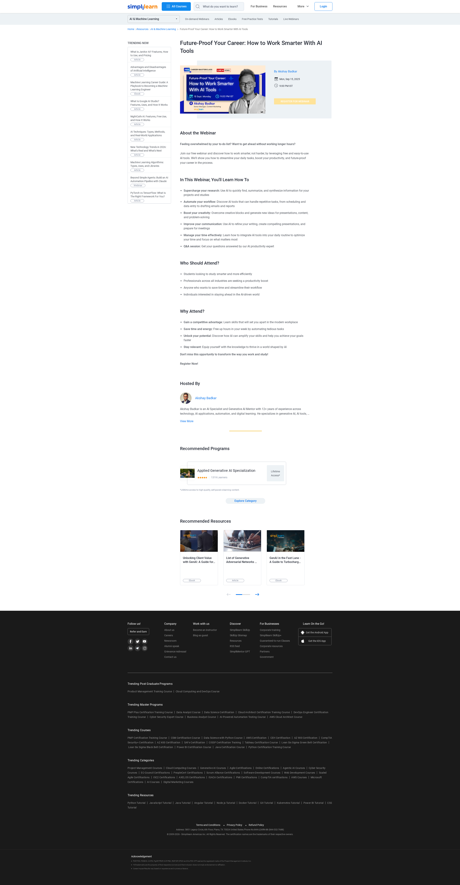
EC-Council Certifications (155, 772)
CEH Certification (280, 737)
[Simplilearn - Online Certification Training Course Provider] (142, 6)
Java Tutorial (182, 802)
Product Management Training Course (150, 691)
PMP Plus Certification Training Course (150, 712)
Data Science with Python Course (223, 737)
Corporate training (270, 630)
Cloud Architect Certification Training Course (264, 712)
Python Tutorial (137, 802)
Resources (280, 6)
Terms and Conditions (208, 825)
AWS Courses (299, 777)
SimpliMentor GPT (240, 651)
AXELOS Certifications (192, 777)
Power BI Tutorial (313, 802)
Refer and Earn (138, 631)
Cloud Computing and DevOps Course (198, 691)
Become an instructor (205, 630)
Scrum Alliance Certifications (223, 772)
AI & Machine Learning (163, 29)
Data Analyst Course (188, 712)
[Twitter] (138, 642)
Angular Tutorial (203, 802)
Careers (168, 635)
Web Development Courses (299, 772)
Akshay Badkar (206, 398)
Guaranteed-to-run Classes (275, 640)
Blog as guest (200, 635)
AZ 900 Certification (305, 737)
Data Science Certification (219, 712)
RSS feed (235, 646)
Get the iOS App (317, 640)
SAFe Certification (194, 742)
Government (267, 656)
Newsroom (170, 640)
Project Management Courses (145, 768)
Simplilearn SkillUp (240, 630)
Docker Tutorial (247, 802)
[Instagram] (145, 648)
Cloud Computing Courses (181, 768)
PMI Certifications (246, 777)
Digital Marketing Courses (179, 782)
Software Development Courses (262, 772)
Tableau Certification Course (261, 742)
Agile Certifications (241, 768)
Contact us (170, 656)
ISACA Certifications (220, 777)
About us (169, 630)
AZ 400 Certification (168, 742)
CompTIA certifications (274, 777)
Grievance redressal (175, 651)
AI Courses (153, 782)
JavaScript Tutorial (160, 802)
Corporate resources (271, 646)
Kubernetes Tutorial (288, 802)
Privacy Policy (234, 825)
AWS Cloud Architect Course (286, 717)
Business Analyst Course (201, 717)
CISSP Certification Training (225, 742)
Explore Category (245, 501)
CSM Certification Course (185, 737)
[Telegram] (138, 648)
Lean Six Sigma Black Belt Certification (150, 747)
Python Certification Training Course (270, 747)
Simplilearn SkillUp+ (270, 635)
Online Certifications (267, 768)
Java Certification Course (230, 747)
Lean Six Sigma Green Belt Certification (304, 742)
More (301, 6)
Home (131, 29)
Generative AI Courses (213, 768)
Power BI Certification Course (194, 747)
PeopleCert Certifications (188, 772)
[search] (197, 6)
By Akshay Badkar (285, 71)
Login (323, 6)
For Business (259, 6)
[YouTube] (145, 642)
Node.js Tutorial (226, 802)
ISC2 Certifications (164, 777)
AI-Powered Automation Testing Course (243, 717)
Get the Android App (317, 632)
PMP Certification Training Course (147, 737)
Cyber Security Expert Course (166, 717)
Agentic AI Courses (294, 768)
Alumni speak (171, 646)
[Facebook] (131, 642)
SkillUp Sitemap (238, 635)
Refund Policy (256, 825)
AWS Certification (256, 737)
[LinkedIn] (131, 648)
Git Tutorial (266, 802)
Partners (265, 651)
